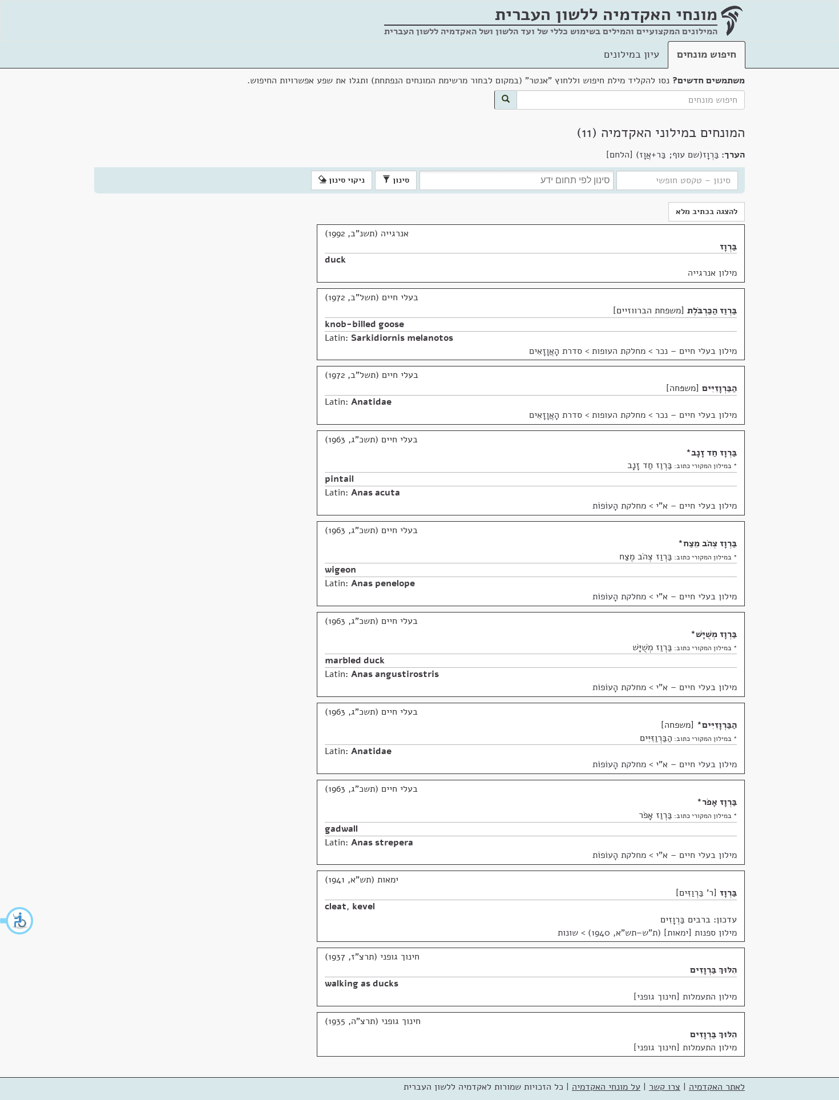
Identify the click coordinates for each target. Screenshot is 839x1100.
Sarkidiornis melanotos (402, 338)
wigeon (340, 569)
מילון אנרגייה (712, 273)
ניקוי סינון (345, 180)
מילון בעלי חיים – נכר (696, 351)
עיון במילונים (631, 54)
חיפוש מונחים (706, 54)
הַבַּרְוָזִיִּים (719, 388)
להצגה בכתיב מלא (706, 211)
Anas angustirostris (395, 674)
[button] (17, 920)
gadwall (341, 829)
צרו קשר (664, 1087)
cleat (335, 906)
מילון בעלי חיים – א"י (696, 505)
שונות (568, 932)
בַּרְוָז (728, 246)
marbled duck (355, 660)
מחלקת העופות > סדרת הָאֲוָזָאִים (587, 351)
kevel (363, 906)
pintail (339, 479)
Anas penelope (383, 583)
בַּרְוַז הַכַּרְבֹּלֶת (712, 310)
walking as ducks (361, 983)
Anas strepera (382, 842)
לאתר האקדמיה (717, 1087)
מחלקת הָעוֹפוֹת (619, 505)
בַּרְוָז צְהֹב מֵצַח (710, 543)
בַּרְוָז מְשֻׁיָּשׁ (716, 634)
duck (335, 259)
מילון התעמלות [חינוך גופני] (685, 996)
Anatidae (371, 402)
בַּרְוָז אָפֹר (719, 802)
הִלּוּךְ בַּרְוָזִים (713, 970)
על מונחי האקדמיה (606, 1087)
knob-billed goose (364, 324)
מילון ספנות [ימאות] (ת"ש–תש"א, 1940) (662, 932)
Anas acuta (375, 492)
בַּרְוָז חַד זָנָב (714, 452)
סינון (399, 180)
